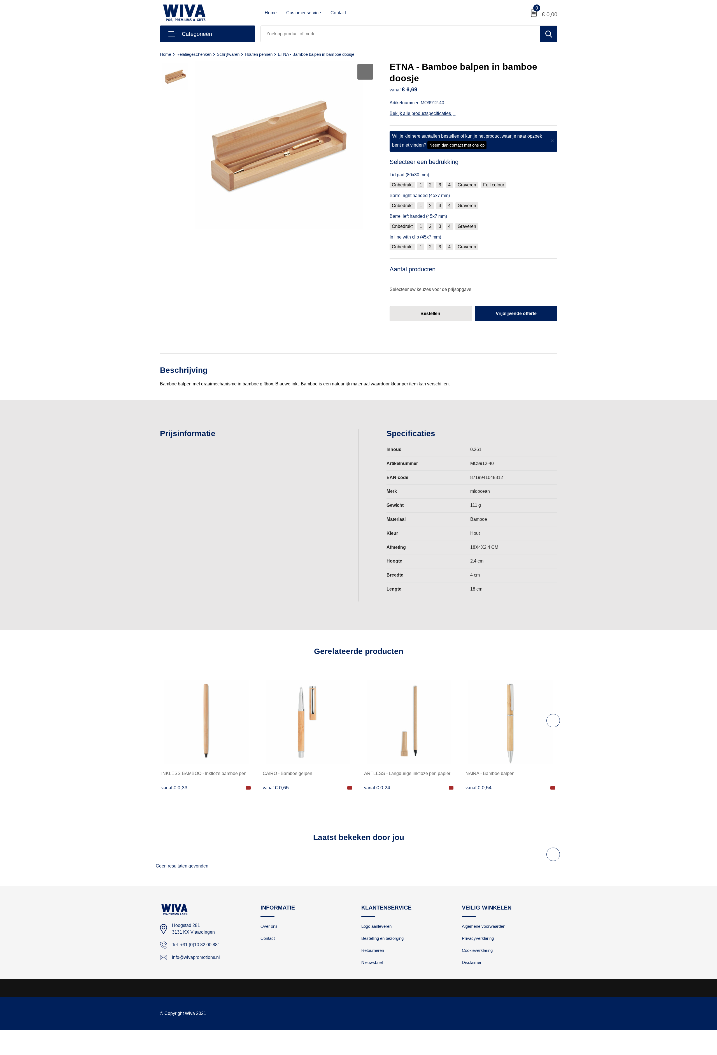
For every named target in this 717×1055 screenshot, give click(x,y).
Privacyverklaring (478, 938)
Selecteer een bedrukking (424, 161)
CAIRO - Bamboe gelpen (287, 773)
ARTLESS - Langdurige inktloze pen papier (407, 773)
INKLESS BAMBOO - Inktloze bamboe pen (203, 773)
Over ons (269, 926)
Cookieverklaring (477, 950)
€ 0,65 (276, 787)
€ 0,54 (478, 787)
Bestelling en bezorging (382, 938)
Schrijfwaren (228, 54)
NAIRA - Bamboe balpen (490, 773)
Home (271, 12)
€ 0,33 (174, 787)
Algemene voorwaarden (483, 926)
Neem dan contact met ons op (457, 145)
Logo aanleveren (376, 926)
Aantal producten (413, 269)
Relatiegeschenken (193, 54)
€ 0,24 (377, 787)
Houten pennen (259, 54)
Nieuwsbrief (372, 962)
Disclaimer (471, 962)
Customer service (303, 12)
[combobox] (400, 34)
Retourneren (372, 950)
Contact (338, 12)
